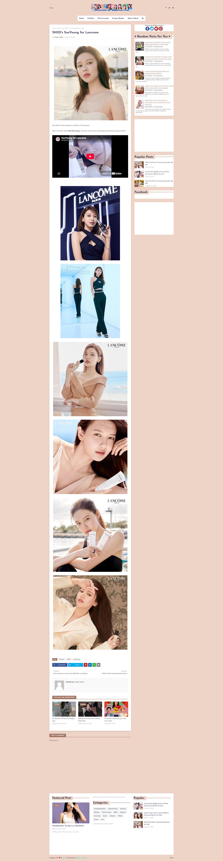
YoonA (96, 819)
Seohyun (123, 812)
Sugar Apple (59, 37)
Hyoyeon (123, 809)
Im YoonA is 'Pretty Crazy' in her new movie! (115, 720)
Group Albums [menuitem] (118, 18)
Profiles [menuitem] (90, 18)
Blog (64, 858)
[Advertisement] (154, 135)
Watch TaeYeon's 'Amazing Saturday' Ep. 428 (159, 182)
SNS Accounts (106, 812)
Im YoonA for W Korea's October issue (63, 720)
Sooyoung (60, 28)
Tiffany (120, 816)
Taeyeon (112, 816)
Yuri (102, 819)
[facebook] (166, 8)
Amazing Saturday (99, 809)
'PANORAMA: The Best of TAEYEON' (68, 826)
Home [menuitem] (81, 18)
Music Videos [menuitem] (133, 18)
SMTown (96, 812)
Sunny (105, 816)
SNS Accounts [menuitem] (103, 18)
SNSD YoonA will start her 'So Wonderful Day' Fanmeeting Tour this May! (157, 103)
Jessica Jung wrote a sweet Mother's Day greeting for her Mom (156, 814)
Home (51, 8)
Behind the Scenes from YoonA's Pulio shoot (89, 720)
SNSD (69, 659)
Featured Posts (112, 809)
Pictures (61, 659)
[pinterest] (173, 8)
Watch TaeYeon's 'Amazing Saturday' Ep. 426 (159, 163)
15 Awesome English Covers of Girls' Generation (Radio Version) (157, 173)
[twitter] (169, 8)
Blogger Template (81, 858)
